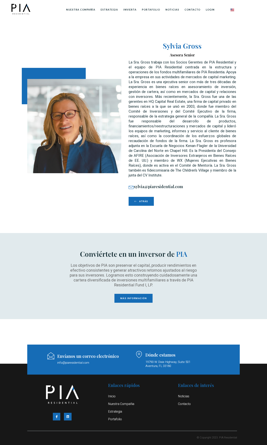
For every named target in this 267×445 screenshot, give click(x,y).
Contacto (192, 9)
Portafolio (151, 9)
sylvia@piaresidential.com (158, 186)
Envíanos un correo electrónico (88, 356)
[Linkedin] (68, 416)
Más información (133, 298)
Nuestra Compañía (80, 9)
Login (210, 9)
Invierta (129, 9)
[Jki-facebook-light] (56, 416)
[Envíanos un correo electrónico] (50, 355)
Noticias (172, 9)
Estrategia (109, 9)
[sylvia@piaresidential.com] (131, 187)
